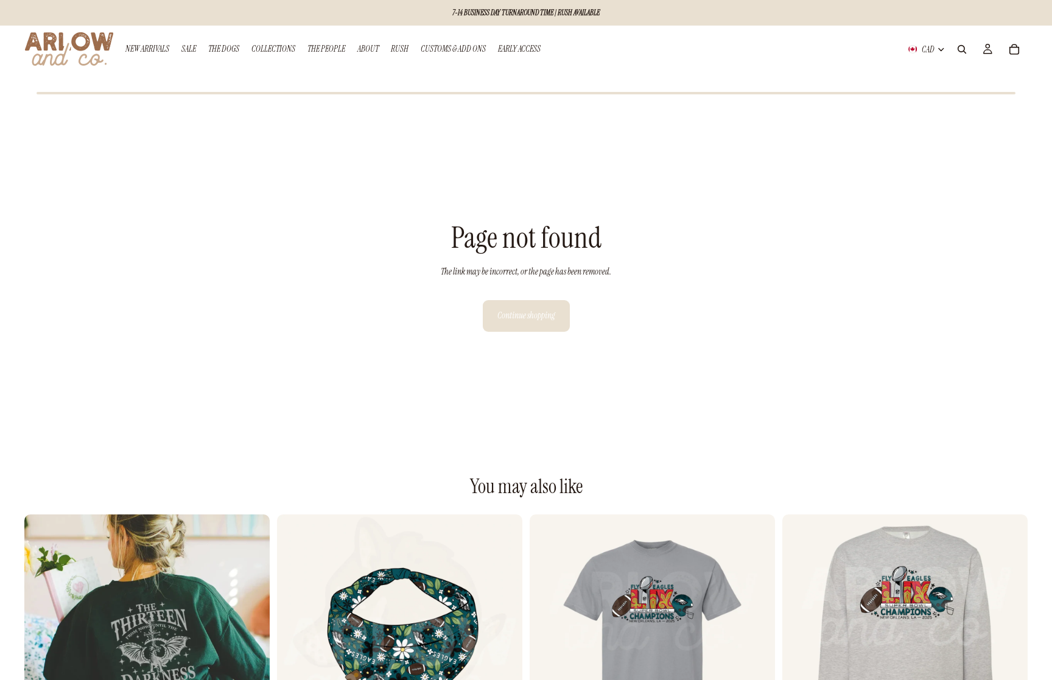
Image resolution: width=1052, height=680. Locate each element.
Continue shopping (526, 315)
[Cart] (1014, 49)
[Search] (962, 49)
